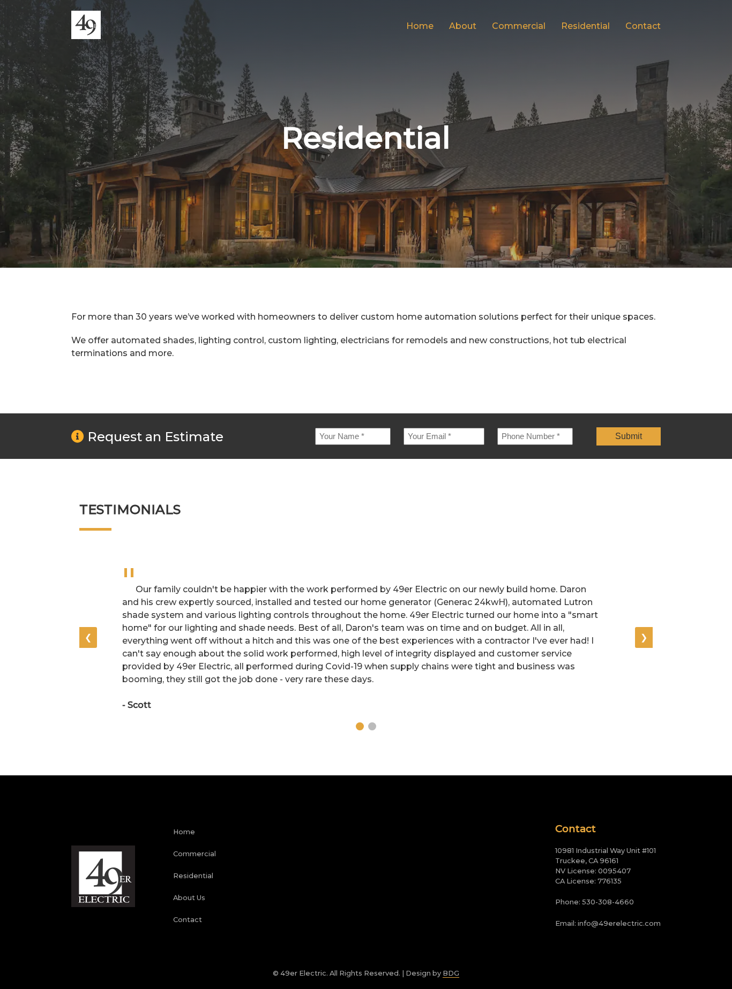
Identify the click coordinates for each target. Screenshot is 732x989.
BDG (451, 973)
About (462, 26)
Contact (643, 26)
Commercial (519, 26)
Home (420, 26)
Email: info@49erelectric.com (608, 923)
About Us (189, 898)
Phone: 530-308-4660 (594, 902)
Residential (585, 26)
